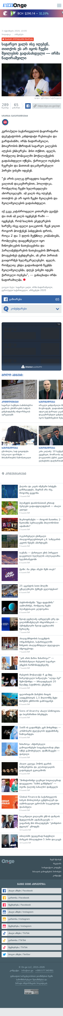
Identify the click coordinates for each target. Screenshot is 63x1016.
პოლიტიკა (6, 34)
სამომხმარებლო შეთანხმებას (30, 979)
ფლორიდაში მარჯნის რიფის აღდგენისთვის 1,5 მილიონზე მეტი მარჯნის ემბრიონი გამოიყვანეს (31, 699)
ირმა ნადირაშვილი (42, 287)
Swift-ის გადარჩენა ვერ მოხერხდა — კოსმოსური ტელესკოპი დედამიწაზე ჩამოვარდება (31, 732)
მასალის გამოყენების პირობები (46, 871)
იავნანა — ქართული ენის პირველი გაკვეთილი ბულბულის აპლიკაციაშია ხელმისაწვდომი (31, 557)
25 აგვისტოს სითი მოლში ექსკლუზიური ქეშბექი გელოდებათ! (31, 591)
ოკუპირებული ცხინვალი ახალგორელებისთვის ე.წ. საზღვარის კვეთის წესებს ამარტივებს (31, 541)
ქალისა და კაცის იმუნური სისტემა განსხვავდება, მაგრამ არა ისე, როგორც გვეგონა (31, 491)
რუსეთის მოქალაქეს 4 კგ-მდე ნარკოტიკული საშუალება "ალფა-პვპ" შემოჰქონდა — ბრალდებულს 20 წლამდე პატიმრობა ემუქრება (31, 681)
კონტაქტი (57, 875)
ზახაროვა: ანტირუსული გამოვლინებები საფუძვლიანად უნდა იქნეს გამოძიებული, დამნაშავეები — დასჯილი (31, 751)
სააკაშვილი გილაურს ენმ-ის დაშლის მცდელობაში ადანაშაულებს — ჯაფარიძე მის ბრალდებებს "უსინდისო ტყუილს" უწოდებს (31, 823)
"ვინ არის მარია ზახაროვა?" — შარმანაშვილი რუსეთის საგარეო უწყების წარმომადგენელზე (31, 663)
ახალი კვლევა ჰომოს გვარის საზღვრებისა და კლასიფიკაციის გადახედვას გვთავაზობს (31, 769)
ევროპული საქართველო (15, 290)
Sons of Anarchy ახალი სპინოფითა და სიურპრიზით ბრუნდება (31, 716)
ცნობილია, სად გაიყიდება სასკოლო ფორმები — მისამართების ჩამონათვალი (18, 442)
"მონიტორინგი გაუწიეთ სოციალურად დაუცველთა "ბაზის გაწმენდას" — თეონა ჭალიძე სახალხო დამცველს (31, 785)
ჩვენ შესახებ (55, 859)
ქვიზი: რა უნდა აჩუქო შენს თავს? (31, 574)
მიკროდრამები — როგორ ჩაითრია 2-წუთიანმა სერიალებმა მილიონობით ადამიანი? (31, 524)
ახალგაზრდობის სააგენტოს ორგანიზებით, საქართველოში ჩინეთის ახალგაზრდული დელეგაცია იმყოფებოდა (31, 645)
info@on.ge (27, 970)
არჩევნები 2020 (37, 290)
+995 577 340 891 (44, 970)
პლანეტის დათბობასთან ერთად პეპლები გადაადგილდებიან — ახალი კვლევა (31, 508)
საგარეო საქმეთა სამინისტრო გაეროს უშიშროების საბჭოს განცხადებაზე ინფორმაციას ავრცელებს (18, 398)
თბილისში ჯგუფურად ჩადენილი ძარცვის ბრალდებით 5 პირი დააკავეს (31, 841)
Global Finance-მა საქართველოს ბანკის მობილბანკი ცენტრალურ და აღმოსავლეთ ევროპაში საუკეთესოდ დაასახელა (31, 803)
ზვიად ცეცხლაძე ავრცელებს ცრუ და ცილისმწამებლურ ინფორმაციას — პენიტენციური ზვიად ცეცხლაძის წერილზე (31, 625)
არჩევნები (19, 34)
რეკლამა (57, 863)
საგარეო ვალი (23, 287)
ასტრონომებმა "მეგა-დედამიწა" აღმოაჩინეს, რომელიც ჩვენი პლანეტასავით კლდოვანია (31, 607)
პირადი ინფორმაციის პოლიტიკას (31, 983)
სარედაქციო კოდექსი (51, 867)
